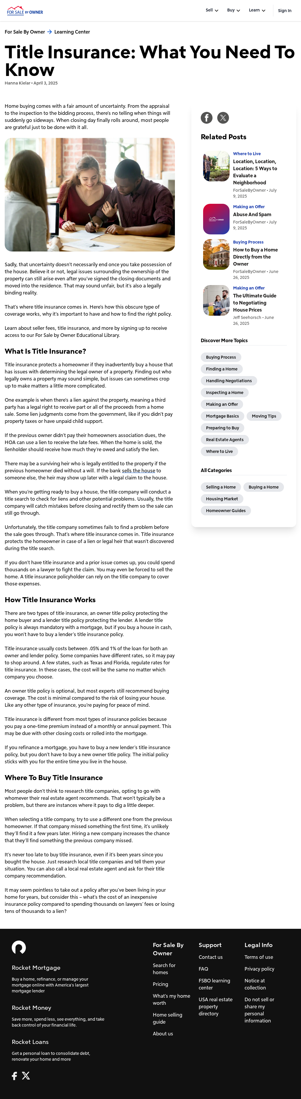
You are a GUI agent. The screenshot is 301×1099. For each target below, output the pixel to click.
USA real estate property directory (216, 1006)
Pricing (160, 984)
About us (163, 1033)
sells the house (138, 470)
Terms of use (259, 957)
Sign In (285, 10)
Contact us (211, 957)
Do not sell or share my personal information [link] (259, 1010)
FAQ (203, 969)
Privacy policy (259, 969)
